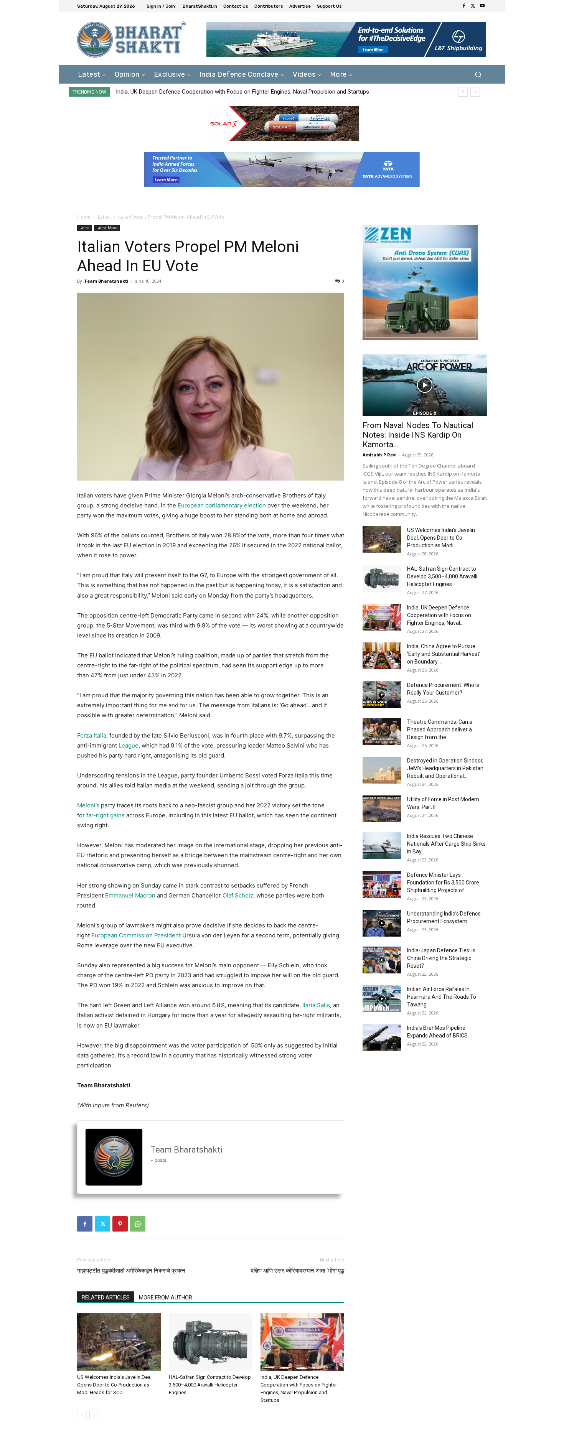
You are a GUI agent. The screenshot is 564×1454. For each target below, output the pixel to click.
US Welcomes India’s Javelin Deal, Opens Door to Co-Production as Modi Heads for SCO (115, 1384)
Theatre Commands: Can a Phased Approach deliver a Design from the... (439, 729)
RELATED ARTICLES (106, 1297)
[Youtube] (482, 6)
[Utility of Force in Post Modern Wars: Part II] (382, 808)
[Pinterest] (120, 1224)
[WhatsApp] (137, 1224)
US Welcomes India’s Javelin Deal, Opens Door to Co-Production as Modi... (441, 537)
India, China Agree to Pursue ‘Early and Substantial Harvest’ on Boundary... (443, 654)
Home (84, 217)
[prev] (463, 92)
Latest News (106, 228)
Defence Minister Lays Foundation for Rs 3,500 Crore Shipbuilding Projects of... (443, 882)
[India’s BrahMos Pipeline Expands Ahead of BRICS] (382, 1037)
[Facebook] (463, 6)
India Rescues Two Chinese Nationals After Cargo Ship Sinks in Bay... (446, 844)
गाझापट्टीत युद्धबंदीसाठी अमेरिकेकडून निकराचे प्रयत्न (131, 1270)
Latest (104, 217)
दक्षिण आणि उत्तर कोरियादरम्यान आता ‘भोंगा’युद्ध (297, 1270)
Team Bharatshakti (106, 281)
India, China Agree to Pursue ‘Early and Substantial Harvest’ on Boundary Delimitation (222, 91)
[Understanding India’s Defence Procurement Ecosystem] (382, 923)
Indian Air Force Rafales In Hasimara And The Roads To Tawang (441, 997)
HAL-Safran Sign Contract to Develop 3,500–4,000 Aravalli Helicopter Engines (210, 1384)
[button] (478, 74)
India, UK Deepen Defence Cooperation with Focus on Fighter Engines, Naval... (439, 615)
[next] (475, 92)
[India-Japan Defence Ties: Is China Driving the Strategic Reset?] (382, 960)
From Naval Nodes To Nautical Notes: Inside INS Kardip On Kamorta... (418, 435)
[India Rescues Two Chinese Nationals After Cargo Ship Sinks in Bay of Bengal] (382, 845)
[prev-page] (82, 1415)
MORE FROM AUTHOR (165, 1297)
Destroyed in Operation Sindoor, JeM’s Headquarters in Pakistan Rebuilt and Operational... (445, 768)
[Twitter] (473, 6)
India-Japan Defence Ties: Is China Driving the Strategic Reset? (441, 958)
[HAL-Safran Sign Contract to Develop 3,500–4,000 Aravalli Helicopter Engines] (210, 1342)
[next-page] (94, 1415)
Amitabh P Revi (380, 455)
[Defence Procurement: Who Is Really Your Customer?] (382, 694)
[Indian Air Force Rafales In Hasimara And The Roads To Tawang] (382, 998)
